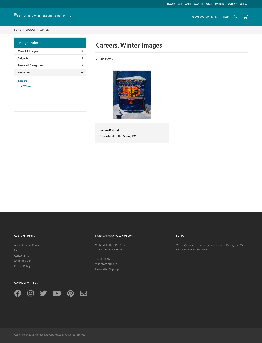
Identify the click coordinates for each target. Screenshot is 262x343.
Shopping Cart (23, 260)
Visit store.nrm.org (106, 264)
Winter (27, 86)
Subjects (23, 58)
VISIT (180, 4)
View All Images (28, 51)
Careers (22, 81)
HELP (226, 16)
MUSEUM (171, 4)
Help (17, 250)
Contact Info (21, 255)
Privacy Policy (22, 266)
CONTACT (244, 4)
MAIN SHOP (220, 4)
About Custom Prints (26, 245)
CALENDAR (232, 4)
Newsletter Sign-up (107, 269)
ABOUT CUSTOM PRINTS (205, 16)
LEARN (188, 4)
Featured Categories (30, 65)
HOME (17, 29)
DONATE (209, 4)
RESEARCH (198, 4)
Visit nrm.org (103, 258)
